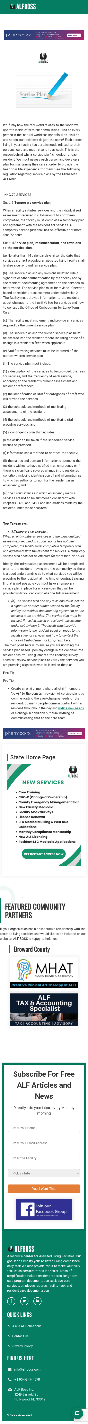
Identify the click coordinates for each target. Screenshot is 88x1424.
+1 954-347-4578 (27, 1379)
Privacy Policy (22, 1346)
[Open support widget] (77, 1413)
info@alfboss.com (27, 1369)
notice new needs (71, 708)
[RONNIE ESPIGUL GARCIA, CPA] (44, 1025)
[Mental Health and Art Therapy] (44, 989)
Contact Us (20, 1336)
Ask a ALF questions (27, 1326)
